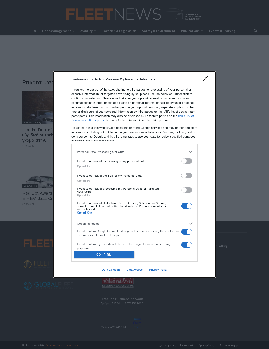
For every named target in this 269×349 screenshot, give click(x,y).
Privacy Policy (158, 269)
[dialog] (134, 174)
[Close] (207, 80)
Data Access (134, 269)
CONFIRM (104, 254)
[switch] (186, 161)
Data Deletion (111, 269)
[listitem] (134, 152)
